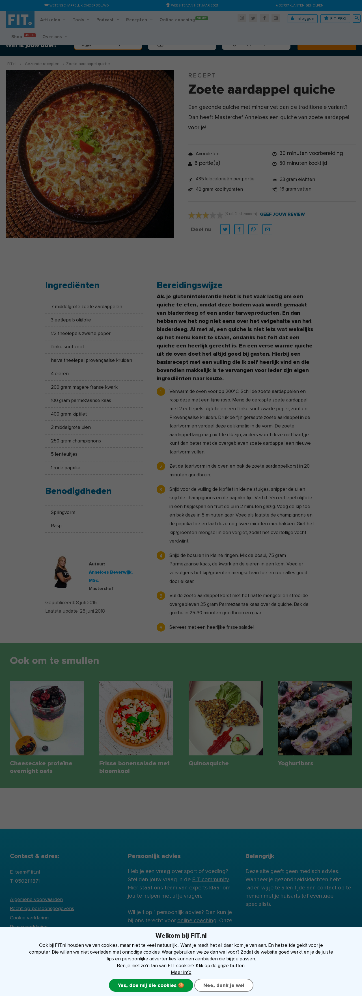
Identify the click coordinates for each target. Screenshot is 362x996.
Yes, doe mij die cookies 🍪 (151, 985)
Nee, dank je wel (223, 985)
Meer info (181, 972)
